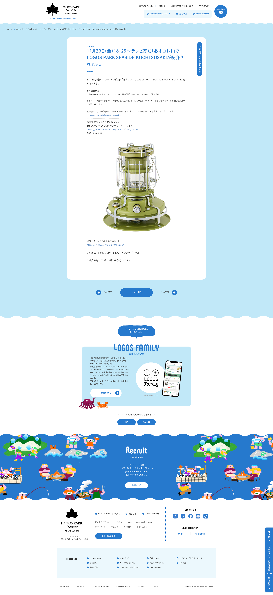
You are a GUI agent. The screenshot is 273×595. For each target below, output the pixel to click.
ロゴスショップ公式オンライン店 (190, 558)
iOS (182, 533)
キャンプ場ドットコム (127, 563)
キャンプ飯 (94, 567)
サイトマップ (81, 586)
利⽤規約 (154, 586)
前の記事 (108, 292)
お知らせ (119, 522)
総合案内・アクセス (102, 522)
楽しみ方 (133, 514)
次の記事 (165, 292)
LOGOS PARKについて (109, 514)
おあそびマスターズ (157, 563)
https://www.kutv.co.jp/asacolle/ (105, 115)
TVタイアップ (100, 527)
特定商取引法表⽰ (123, 586)
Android (201, 533)
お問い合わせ (142, 527)
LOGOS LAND (95, 558)
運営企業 (93, 563)
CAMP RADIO (155, 567)
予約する (114, 527)
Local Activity (152, 514)
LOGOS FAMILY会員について (140, 522)
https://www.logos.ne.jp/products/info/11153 (112, 129)
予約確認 (127, 527)
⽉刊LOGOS (154, 558)
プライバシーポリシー (101, 586)
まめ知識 (182, 563)
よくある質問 (64, 586)
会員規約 (140, 586)
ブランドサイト (125, 558)
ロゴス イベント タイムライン (129, 567)
